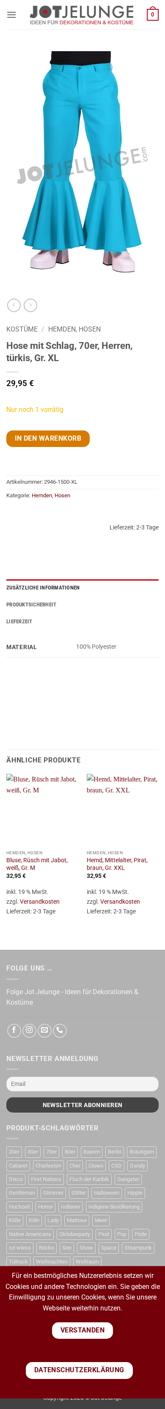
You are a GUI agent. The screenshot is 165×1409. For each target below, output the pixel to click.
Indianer (70, 1206)
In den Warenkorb (48, 438)
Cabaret (18, 1165)
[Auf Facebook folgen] (14, 1031)
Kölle (15, 1220)
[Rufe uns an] (60, 1031)
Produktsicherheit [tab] (31, 604)
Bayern (91, 1152)
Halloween (106, 1193)
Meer (101, 1220)
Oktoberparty (74, 1234)
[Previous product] (30, 305)
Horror (45, 1206)
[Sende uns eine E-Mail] (45, 1031)
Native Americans (30, 1234)
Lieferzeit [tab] (19, 621)
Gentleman (22, 1193)
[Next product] (13, 305)
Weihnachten (52, 1261)
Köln (34, 1220)
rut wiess (20, 1248)
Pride (141, 1234)
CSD (116, 1165)
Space (108, 1248)
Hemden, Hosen (74, 329)
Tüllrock (18, 1261)
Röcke (46, 1248)
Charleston (48, 1165)
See (67, 1248)
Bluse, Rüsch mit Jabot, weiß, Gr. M (37, 864)
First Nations (46, 1179)
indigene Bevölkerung (114, 1206)
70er (51, 1152)
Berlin (114, 1152)
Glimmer (53, 1193)
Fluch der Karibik (89, 1179)
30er (33, 1152)
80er (70, 1152)
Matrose (77, 1220)
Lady (53, 1220)
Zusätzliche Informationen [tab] (43, 587)
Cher (74, 1165)
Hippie (135, 1193)
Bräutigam (141, 1152)
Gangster (128, 1179)
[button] (11, 14)
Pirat (103, 1234)
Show (86, 1248)
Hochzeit (19, 1206)
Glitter (79, 1193)
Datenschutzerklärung (79, 1370)
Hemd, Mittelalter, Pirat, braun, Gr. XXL (117, 864)
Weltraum (87, 1261)
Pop (121, 1234)
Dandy (137, 1165)
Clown (95, 1165)
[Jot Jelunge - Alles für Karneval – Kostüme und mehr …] (81, 15)
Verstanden (82, 1330)
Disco (16, 1179)
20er (14, 1152)
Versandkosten (40, 901)
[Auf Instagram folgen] (29, 1031)
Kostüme (22, 329)
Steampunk (138, 1248)
